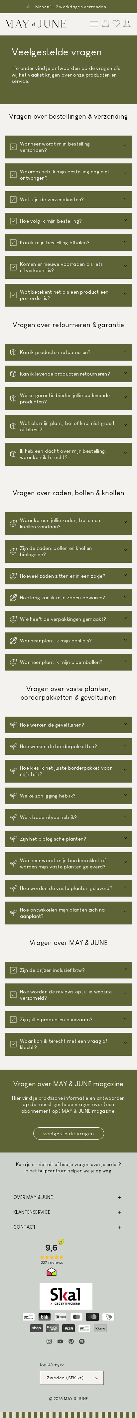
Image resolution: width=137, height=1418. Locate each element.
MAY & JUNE (76, 1398)
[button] (92, 24)
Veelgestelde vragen (68, 1133)
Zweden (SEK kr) (65, 1377)
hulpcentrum (52, 1170)
